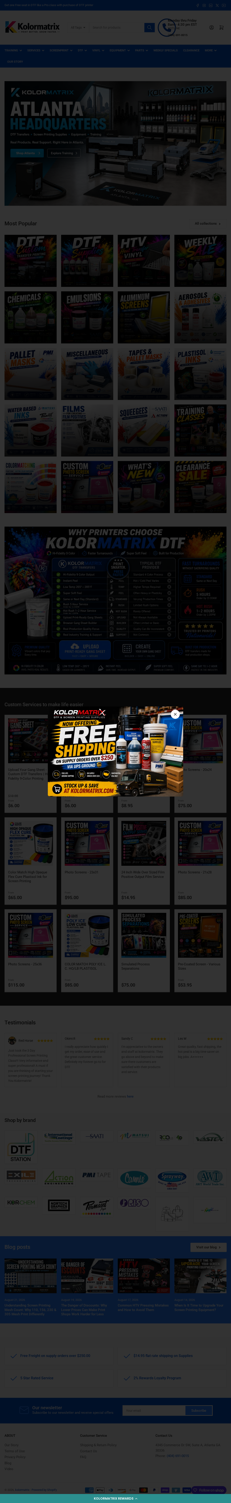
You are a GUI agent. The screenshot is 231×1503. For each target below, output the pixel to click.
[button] (115, 1498)
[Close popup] (175, 714)
